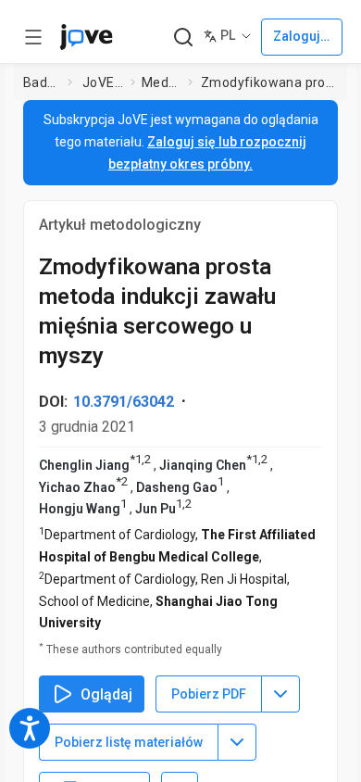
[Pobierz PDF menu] (280, 694)
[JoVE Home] (86, 37)
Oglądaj (106, 694)
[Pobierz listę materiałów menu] (237, 742)
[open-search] (182, 37)
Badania (41, 82)
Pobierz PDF (208, 694)
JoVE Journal (102, 82)
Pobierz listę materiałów (129, 742)
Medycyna (161, 82)
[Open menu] (33, 37)
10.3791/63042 (123, 401)
